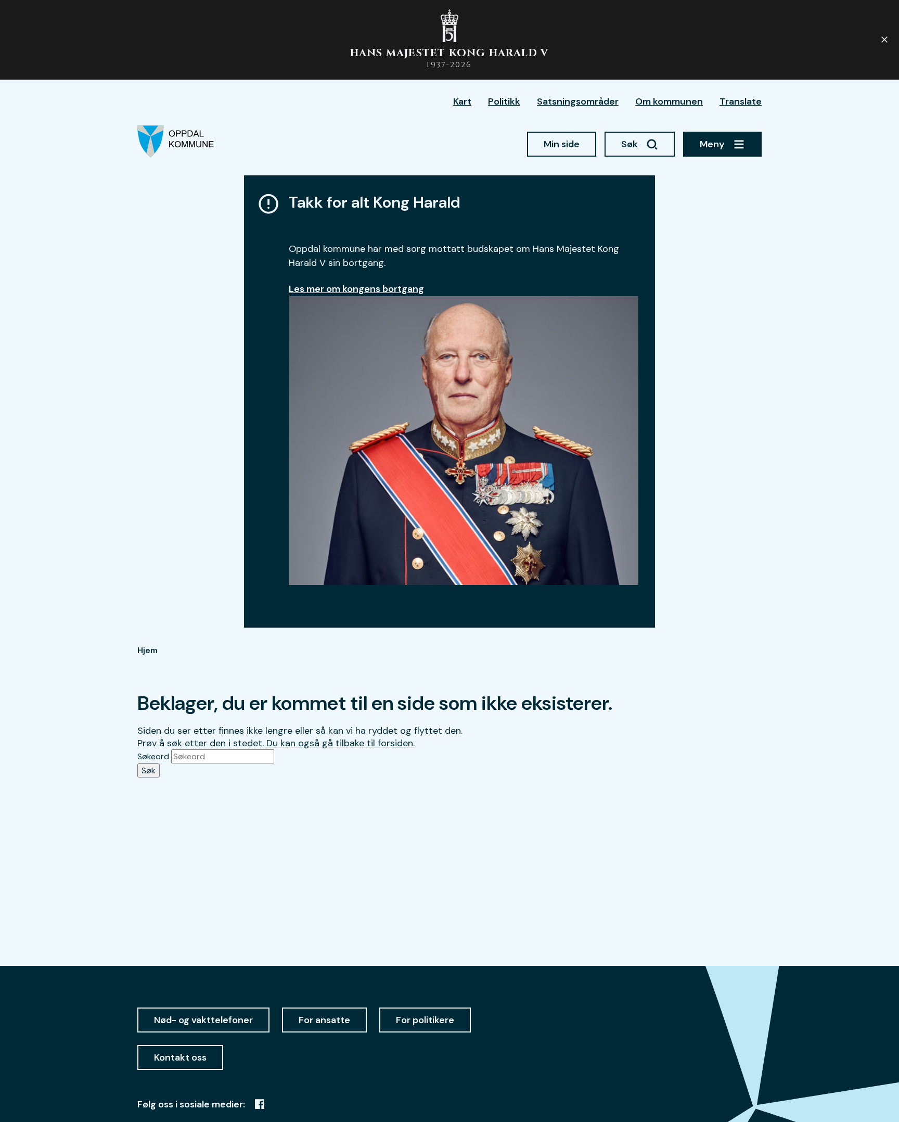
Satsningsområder (578, 101)
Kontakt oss (180, 1057)
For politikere (425, 1020)
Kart (462, 101)
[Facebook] (259, 1104)
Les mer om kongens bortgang (356, 289)
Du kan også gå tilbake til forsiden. (340, 743)
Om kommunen (669, 101)
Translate (741, 101)
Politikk (504, 101)
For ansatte (324, 1020)
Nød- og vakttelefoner (203, 1020)
